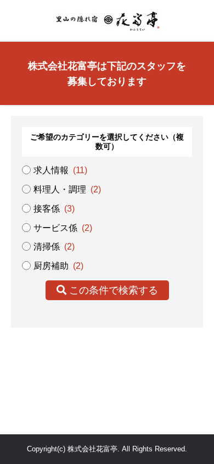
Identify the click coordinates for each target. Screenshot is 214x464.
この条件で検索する (112, 290)
